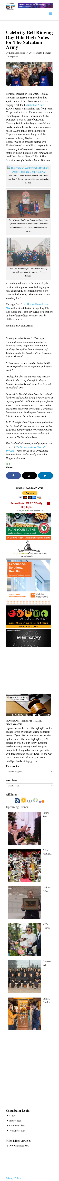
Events (39, 52)
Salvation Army (35, 105)
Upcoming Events (17, 807)
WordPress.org (17, 1130)
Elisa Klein (14, 52)
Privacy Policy (13, 1178)
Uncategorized (12, 56)
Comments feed (17, 1125)
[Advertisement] (30, 670)
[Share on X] (29, 475)
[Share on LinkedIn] (45, 475)
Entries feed (15, 1120)
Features (47, 52)
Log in (12, 1115)
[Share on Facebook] (13, 475)
